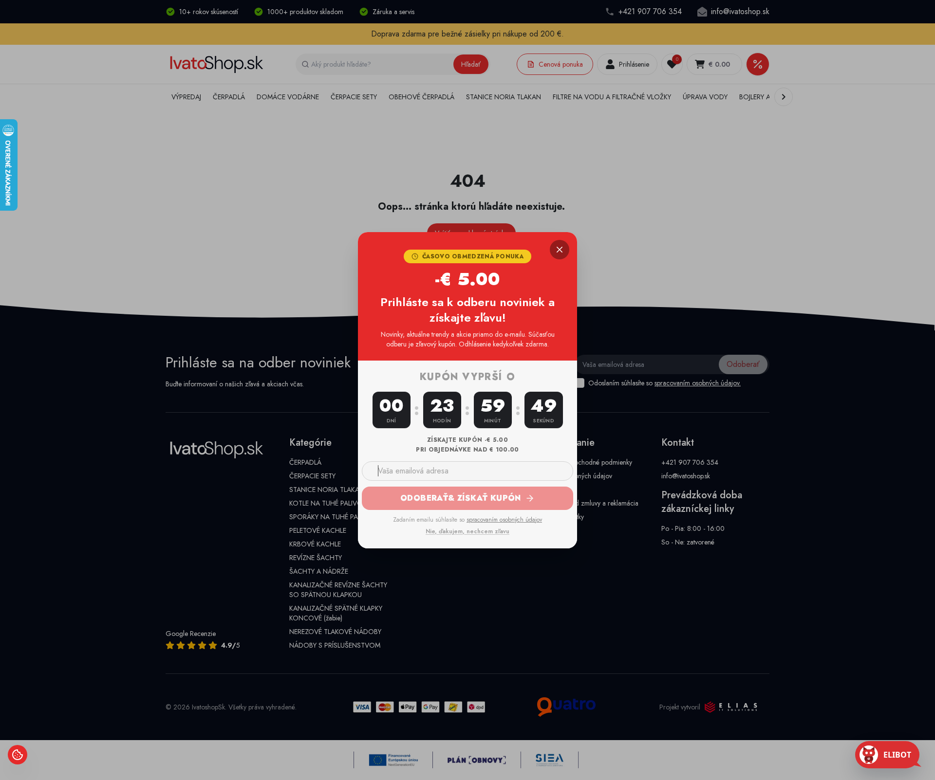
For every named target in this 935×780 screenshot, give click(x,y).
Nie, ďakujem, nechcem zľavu (467, 531)
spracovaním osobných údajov (504, 519)
